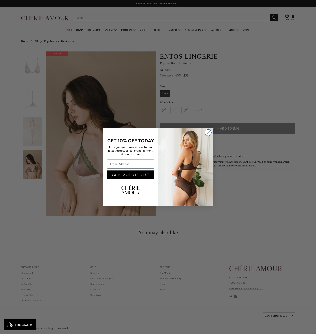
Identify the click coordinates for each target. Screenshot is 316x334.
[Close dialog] (208, 132)
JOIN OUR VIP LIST (131, 175)
